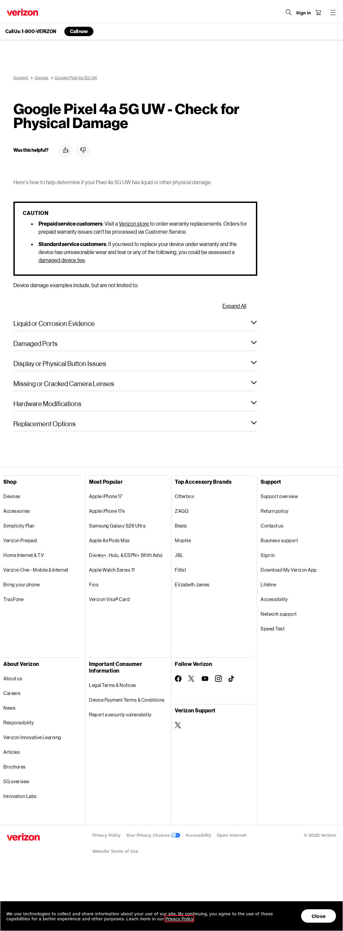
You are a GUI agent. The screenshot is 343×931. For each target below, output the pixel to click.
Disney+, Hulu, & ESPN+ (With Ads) (126, 555)
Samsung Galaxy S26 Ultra (117, 526)
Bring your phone (21, 584)
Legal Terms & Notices (112, 685)
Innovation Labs (20, 796)
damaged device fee (62, 260)
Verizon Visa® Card (109, 599)
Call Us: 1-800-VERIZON (30, 31)
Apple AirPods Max (109, 540)
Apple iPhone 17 (105, 496)
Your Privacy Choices (148, 835)
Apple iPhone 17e (107, 511)
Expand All (234, 306)
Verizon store (134, 223)
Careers (12, 693)
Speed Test (272, 628)
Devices (11, 496)
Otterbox (184, 496)
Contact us (272, 526)
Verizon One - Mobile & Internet (35, 570)
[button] (65, 150)
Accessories (16, 511)
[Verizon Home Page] (22, 12)
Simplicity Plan (19, 526)
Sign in (268, 555)
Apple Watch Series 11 (112, 570)
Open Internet (232, 835)
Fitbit (180, 570)
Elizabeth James (192, 584)
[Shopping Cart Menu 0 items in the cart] (318, 12)
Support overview (279, 496)
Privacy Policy (106, 835)
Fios (93, 584)
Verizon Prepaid (20, 540)
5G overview (16, 781)
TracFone (13, 599)
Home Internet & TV (23, 555)
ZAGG (181, 511)
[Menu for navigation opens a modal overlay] (333, 12)
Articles (11, 752)
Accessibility (274, 599)
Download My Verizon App (289, 570)
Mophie (183, 540)
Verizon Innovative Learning (32, 737)
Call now (79, 31)
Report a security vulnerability (120, 714)
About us (12, 678)
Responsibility (18, 722)
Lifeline (268, 584)
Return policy (275, 511)
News (9, 708)
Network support (279, 614)
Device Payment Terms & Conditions (127, 700)
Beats (181, 526)
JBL (179, 555)
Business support (279, 540)
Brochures (14, 767)
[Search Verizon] (288, 12)
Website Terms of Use (115, 851)
